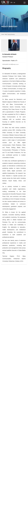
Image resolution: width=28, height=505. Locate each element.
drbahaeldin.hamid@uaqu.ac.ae (10, 64)
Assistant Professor (7, 57)
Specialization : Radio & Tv (9, 60)
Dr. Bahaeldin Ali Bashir (9, 54)
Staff (6, 34)
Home (2, 34)
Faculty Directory (11, 34)
